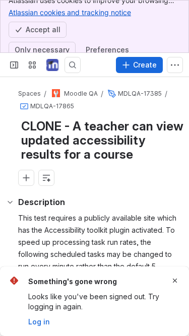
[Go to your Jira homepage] (52, 65)
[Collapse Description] (10, 202)
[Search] (73, 65)
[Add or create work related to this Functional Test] (26, 178)
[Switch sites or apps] (32, 65)
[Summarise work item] (46, 178)
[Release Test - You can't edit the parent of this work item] (112, 94)
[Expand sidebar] (14, 65)
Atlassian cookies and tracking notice (70, 12)
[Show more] (175, 65)
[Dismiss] (175, 281)
